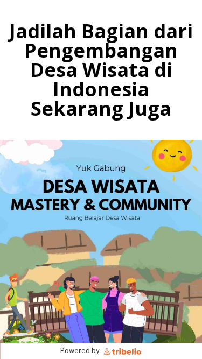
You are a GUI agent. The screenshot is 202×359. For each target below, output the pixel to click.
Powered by (80, 351)
